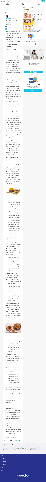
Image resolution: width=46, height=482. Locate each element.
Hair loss (32, 448)
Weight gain (17, 449)
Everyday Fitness (13, 447)
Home (5, 7)
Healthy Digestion (34, 449)
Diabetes (8, 448)
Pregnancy (18, 448)
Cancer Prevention (25, 449)
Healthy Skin (23, 448)
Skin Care (13, 448)
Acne (29, 448)
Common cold (13, 437)
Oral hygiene (21, 447)
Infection (7, 437)
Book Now (33, 90)
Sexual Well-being (35, 447)
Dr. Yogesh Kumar (11, 18)
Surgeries (38, 4)
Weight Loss (27, 447)
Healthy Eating (6, 447)
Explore (24, 7)
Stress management (10, 449)
